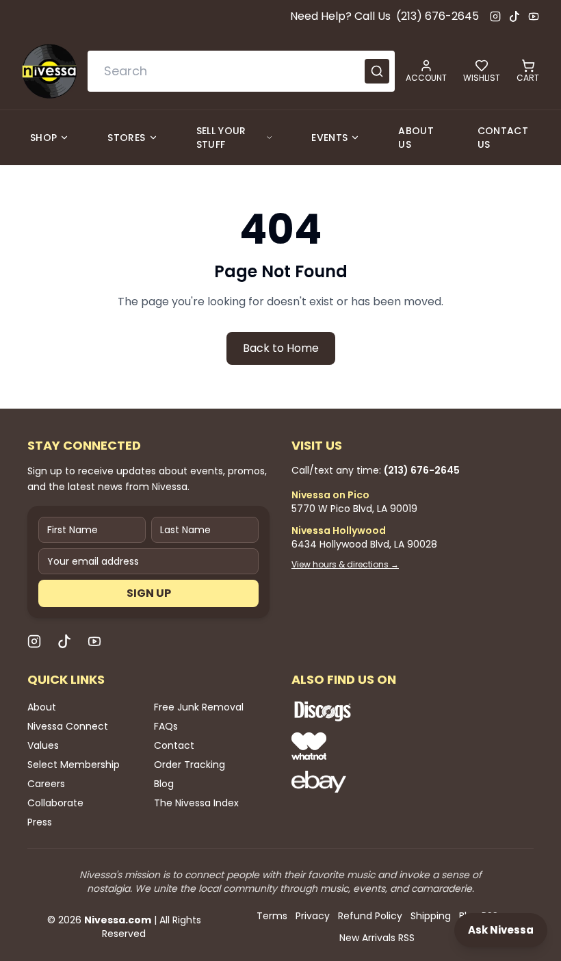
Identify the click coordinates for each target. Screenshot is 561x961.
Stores (126, 137)
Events (329, 137)
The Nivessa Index (196, 803)
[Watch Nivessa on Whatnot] (366, 746)
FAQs (166, 726)
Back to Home (281, 348)
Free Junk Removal (199, 707)
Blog (164, 784)
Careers (46, 784)
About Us (416, 137)
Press (39, 822)
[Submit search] (377, 71)
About (41, 707)
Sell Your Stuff (221, 137)
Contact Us (503, 137)
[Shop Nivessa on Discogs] (366, 711)
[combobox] (241, 71)
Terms (272, 916)
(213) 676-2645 (437, 16)
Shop (43, 137)
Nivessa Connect (67, 726)
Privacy (313, 916)
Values (43, 745)
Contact (174, 745)
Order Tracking (189, 764)
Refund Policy (370, 916)
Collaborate (55, 803)
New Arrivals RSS (377, 938)
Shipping (430, 916)
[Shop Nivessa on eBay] (366, 782)
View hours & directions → (345, 564)
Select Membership (73, 764)
